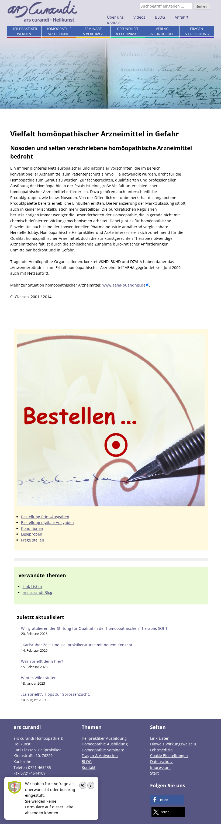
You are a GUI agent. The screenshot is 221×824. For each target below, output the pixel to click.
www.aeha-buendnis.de (124, 285)
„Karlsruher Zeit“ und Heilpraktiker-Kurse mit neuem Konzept (76, 644)
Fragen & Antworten (100, 755)
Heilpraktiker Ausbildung (104, 738)
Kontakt (114, 22)
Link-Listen (32, 586)
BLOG (160, 17)
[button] (167, 800)
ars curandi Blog (37, 592)
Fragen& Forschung (197, 31)
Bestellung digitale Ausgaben (47, 522)
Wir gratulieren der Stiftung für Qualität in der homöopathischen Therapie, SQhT (94, 628)
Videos (139, 17)
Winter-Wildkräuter (38, 677)
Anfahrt (181, 17)
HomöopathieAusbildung (58, 31)
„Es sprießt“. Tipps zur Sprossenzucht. (55, 694)
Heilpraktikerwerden (24, 31)
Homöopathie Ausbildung (105, 743)
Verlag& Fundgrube (162, 31)
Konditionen (32, 528)
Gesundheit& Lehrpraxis (127, 31)
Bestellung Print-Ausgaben (45, 516)
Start (154, 773)
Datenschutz (161, 761)
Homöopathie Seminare (103, 749)
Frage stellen (32, 540)
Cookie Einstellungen (169, 755)
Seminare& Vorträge (93, 31)
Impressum (160, 767)
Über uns (115, 17)
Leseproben (31, 534)
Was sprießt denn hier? (42, 661)
